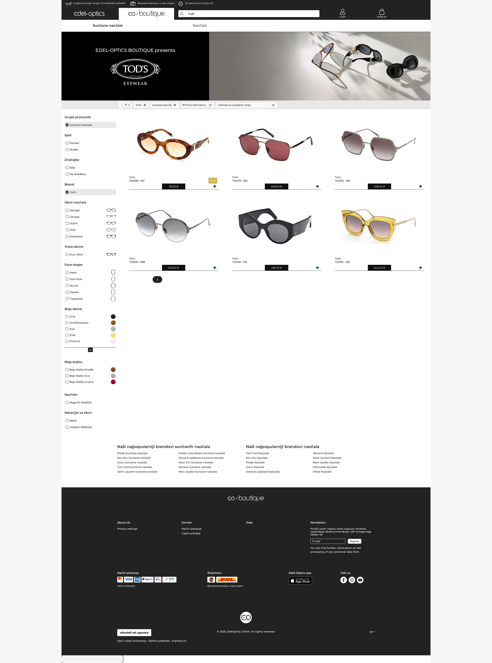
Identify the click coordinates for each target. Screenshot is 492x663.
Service (187, 522)
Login (342, 16)
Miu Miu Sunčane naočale (133, 457)
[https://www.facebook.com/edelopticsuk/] (343, 581)
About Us (123, 522)
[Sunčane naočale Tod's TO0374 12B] (378, 142)
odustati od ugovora (134, 632)
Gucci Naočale (255, 467)
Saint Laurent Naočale (327, 457)
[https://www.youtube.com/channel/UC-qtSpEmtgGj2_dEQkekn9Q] (360, 581)
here (356, 551)
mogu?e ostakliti (80, 402)
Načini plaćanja (192, 528)
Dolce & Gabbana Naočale (262, 471)
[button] (89, 14)
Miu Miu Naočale (257, 457)
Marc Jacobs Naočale (326, 462)
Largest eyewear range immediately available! (99, 3)
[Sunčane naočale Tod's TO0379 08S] (276, 142)
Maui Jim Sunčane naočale (196, 462)
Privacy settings (127, 528)
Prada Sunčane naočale (132, 453)
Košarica (381, 16)
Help (249, 522)
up (371, 631)
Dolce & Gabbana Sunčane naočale (201, 457)
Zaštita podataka (159, 640)
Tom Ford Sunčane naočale (134, 467)
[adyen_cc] (120, 579)
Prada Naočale (255, 462)
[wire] (169, 579)
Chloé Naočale (322, 471)
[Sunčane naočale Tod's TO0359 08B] (173, 223)
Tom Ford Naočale (257, 453)
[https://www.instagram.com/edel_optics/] (352, 581)
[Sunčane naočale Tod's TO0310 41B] (378, 223)
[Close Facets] (90, 105)
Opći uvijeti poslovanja (131, 640)
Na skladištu (78, 174)
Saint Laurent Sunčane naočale (137, 471)
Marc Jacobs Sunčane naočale (198, 471)
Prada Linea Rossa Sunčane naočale (202, 453)
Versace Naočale (323, 453)
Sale (72, 167)
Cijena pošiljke (191, 533)
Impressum (179, 640)
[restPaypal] (147, 579)
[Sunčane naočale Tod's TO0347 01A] (276, 223)
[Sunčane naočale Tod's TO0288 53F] (173, 142)
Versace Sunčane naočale (195, 467)
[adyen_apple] (158, 579)
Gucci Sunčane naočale (132, 462)
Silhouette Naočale (325, 467)
